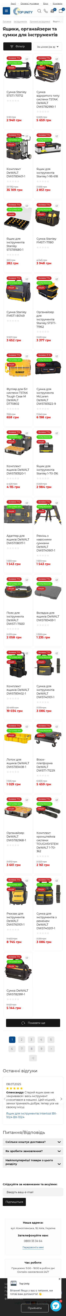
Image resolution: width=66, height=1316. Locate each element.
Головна (7, 21)
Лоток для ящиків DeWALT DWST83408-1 (18, 763)
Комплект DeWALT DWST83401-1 (16, 172)
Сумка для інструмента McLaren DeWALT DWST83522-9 (46, 396)
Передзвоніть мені (33, 1247)
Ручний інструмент (40, 21)
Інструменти (20, 21)
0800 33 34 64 (33, 1241)
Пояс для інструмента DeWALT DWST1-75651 (16, 618)
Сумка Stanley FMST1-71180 (46, 240)
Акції (13, 3)
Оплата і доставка (30, 3)
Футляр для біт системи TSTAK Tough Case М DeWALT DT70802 (17, 396)
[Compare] (27, 59)
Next (56, 1101)
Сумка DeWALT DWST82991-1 (17, 992)
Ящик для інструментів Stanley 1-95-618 (47, 172)
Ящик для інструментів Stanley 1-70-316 (47, 469)
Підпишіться (14, 1202)
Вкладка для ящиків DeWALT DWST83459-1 (47, 616)
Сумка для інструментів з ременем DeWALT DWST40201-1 (46, 921)
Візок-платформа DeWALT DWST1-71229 (45, 765)
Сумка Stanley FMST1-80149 (16, 313)
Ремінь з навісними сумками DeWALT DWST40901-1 (45, 543)
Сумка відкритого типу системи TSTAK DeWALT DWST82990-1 (47, 99)
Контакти (57, 3)
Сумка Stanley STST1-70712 (16, 93)
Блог (45, 3)
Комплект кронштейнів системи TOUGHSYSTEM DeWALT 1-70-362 (47, 842)
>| (33, 1058)
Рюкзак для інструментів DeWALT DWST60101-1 (16, 919)
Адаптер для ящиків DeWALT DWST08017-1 (18, 539)
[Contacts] (46, 11)
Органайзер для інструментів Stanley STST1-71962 (46, 319)
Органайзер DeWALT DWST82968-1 (16, 836)
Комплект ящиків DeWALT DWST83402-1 (18, 689)
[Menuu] (6, 10)
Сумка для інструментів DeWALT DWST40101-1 (45, 691)
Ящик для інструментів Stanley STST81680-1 (16, 244)
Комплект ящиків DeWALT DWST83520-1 (18, 469)
